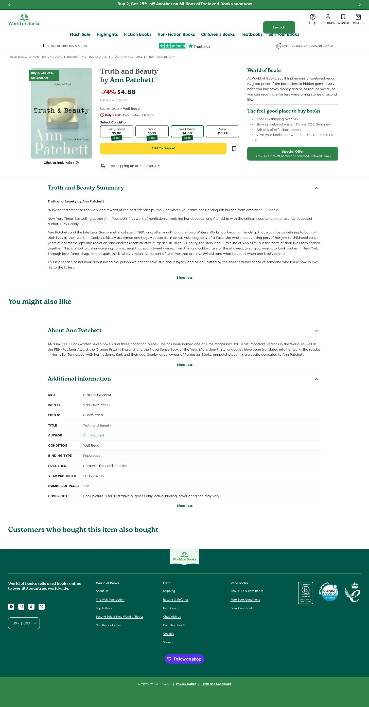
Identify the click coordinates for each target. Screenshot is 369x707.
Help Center (171, 608)
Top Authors (104, 608)
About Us (102, 590)
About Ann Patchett (75, 331)
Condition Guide (174, 625)
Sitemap (168, 642)
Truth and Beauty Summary (86, 188)
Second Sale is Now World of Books (119, 616)
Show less (184, 277)
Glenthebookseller (108, 625)
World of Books (160, 684)
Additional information (79, 379)
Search (279, 27)
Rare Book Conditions (245, 599)
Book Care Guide (242, 608)
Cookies (168, 633)
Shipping (169, 590)
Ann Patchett (132, 81)
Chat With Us (172, 616)
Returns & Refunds (175, 599)
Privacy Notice (186, 683)
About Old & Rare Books (247, 590)
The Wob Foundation (110, 599)
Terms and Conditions (216, 683)
